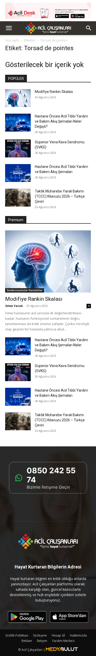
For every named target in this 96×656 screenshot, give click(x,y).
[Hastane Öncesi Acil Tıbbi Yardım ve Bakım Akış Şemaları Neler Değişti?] (18, 123)
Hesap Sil (58, 635)
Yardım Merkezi (63, 641)
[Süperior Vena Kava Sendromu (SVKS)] (18, 148)
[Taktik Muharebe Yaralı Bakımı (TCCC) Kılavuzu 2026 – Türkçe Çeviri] (18, 198)
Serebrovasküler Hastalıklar (24, 290)
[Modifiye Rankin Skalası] (18, 98)
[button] (9, 28)
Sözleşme (40, 635)
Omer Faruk (14, 306)
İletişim (42, 641)
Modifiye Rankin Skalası (54, 92)
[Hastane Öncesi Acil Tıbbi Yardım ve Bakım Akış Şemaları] (18, 173)
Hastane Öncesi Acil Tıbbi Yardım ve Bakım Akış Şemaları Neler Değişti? (61, 121)
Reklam (27, 641)
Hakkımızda (78, 635)
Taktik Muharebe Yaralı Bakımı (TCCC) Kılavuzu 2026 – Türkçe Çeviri (60, 196)
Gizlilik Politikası (16, 635)
